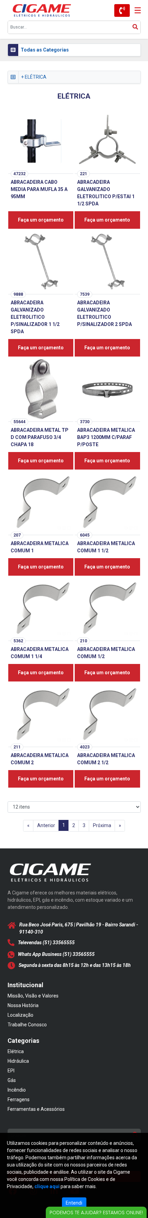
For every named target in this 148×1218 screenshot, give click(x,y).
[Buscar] (135, 27)
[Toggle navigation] (135, 10)
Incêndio (17, 1090)
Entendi (74, 1203)
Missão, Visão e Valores (33, 996)
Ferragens (19, 1099)
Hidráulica (18, 1061)
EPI (11, 1070)
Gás (12, 1080)
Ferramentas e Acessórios (36, 1109)
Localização (20, 1015)
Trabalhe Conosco (27, 1024)
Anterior (46, 825)
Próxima (102, 825)
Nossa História (23, 1005)
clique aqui (47, 1186)
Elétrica (16, 1051)
